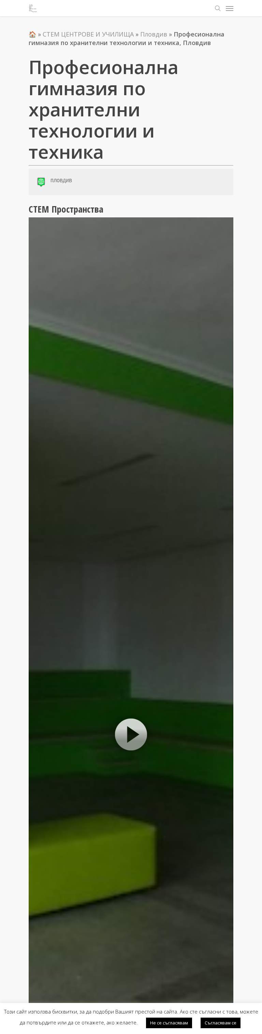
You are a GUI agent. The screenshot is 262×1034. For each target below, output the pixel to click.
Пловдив (153, 34)
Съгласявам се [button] (220, 1023)
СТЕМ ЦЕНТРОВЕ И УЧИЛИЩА (88, 34)
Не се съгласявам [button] (169, 1023)
